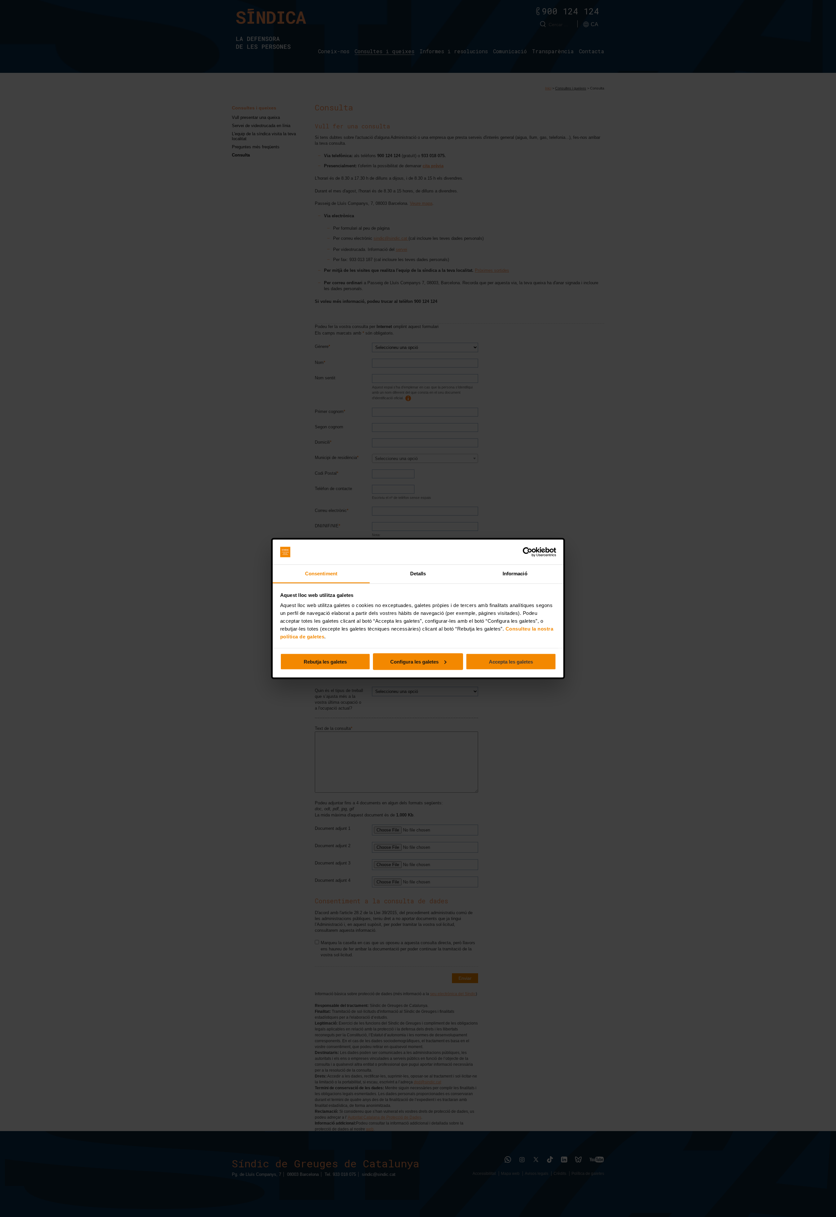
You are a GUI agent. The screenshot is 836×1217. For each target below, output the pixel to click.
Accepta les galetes (511, 661)
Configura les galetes (414, 661)
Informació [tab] (515, 573)
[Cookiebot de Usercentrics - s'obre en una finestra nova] (527, 552)
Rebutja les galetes (325, 661)
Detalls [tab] (418, 573)
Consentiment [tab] (321, 573)
